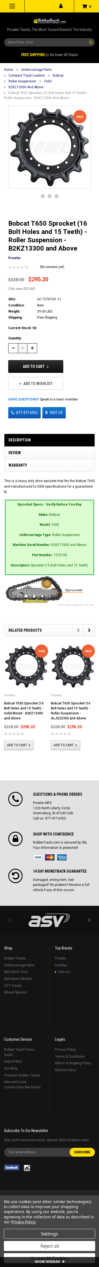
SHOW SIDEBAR (48, 1262)
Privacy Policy (65, 1050)
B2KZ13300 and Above (26, 87)
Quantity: (15, 338)
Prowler (60, 958)
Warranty (18, 465)
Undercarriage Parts (36, 70)
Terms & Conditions (70, 1056)
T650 (48, 81)
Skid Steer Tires (16, 972)
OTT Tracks (13, 986)
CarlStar (61, 965)
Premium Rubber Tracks (22, 1075)
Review (15, 453)
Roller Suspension (22, 81)
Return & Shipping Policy (73, 1063)
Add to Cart (34, 366)
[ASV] (50, 920)
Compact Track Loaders (27, 75)
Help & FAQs (13, 1061)
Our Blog (10, 1068)
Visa (37, 857)
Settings (49, 1234)
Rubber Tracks (15, 958)
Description (20, 440)
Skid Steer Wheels (18, 979)
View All (64, 972)
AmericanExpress (62, 857)
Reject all (49, 1246)
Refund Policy (65, 1070)
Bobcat (58, 75)
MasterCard (49, 857)
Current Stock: (22, 328)
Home (8, 70)
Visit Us (56, 412)
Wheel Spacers (15, 992)
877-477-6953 (27, 412)
